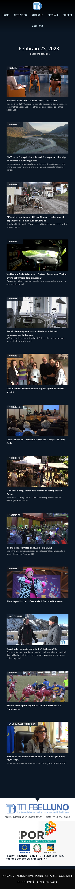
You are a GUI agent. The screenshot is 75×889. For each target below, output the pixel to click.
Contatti (66, 875)
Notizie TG (20, 15)
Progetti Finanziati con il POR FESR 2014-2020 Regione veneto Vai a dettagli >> (34, 857)
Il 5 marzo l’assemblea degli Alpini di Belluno (29, 547)
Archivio (37, 26)
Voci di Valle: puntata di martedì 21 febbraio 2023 (32, 648)
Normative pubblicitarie (37, 875)
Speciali (53, 15)
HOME (6, 15)
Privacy (8, 875)
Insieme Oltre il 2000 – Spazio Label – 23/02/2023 (32, 100)
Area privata (47, 882)
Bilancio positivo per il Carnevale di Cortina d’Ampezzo (34, 601)
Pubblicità (26, 882)
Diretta (67, 15)
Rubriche (37, 15)
